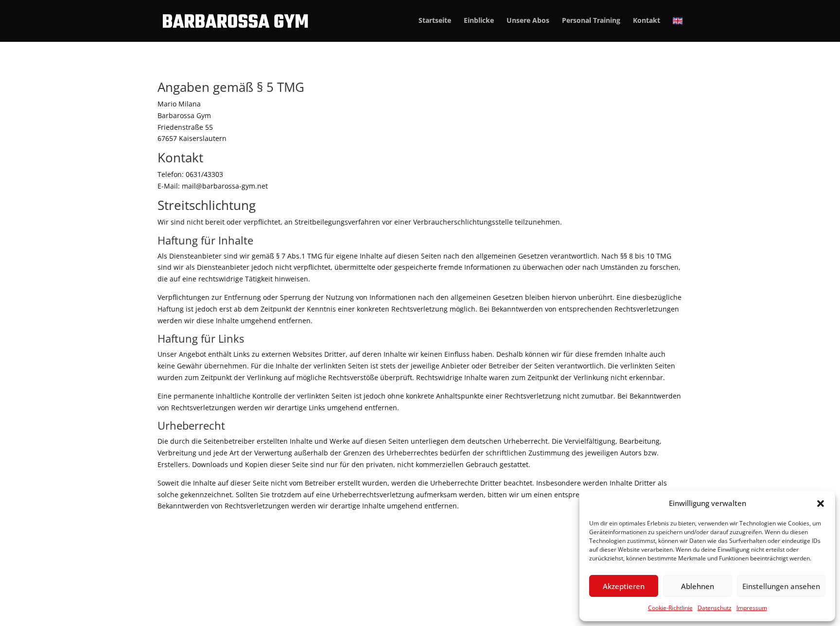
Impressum (751, 608)
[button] (820, 503)
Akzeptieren (624, 586)
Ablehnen (697, 586)
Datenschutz (715, 608)
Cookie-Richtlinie (670, 608)
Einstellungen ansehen (781, 586)
